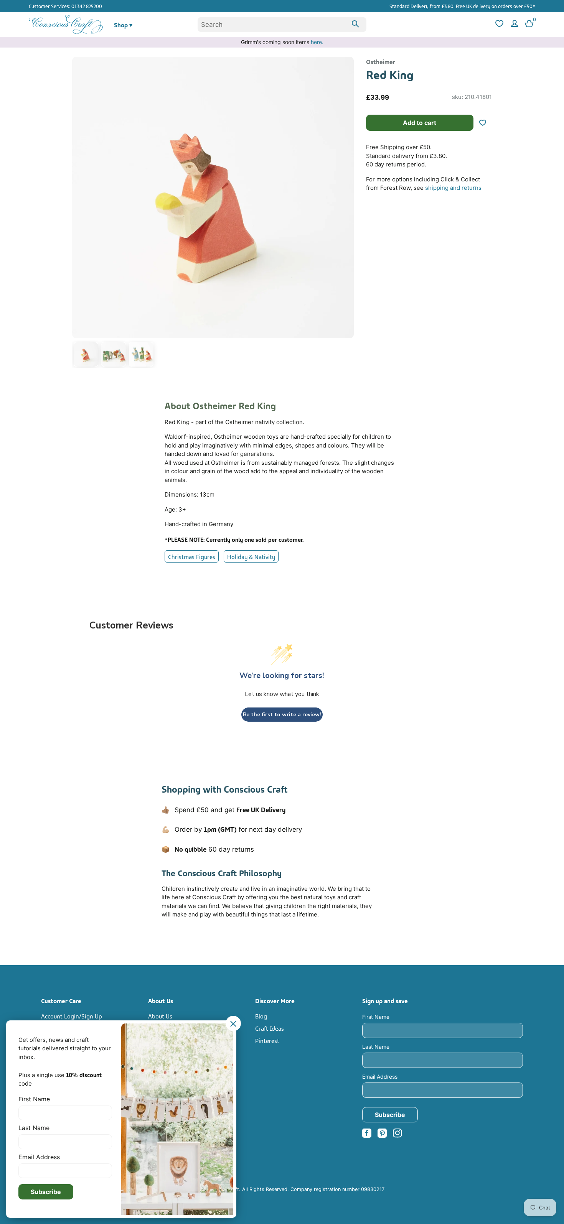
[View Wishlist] (498, 25)
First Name (375, 1016)
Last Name (375, 1046)
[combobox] (282, 24)
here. (317, 42)
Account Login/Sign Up (71, 1015)
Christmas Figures (191, 556)
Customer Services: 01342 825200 (65, 6)
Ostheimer (380, 61)
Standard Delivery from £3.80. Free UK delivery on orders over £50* (462, 6)
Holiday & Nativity (251, 556)
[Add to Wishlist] (486, 123)
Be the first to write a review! (282, 714)
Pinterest (267, 1040)
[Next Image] (346, 214)
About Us (160, 1015)
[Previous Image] (79, 214)
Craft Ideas (269, 1028)
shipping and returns (453, 187)
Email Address (379, 1076)
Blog (261, 1015)
